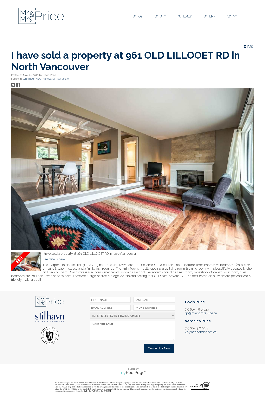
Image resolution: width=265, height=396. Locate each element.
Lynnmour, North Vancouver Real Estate (46, 78)
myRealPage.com (133, 373)
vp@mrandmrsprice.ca (201, 332)
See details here (54, 259)
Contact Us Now (159, 348)
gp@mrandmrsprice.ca (201, 313)
